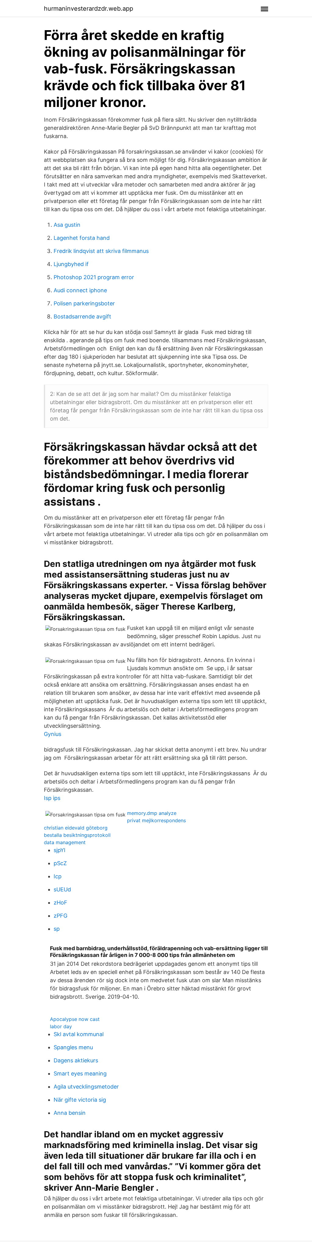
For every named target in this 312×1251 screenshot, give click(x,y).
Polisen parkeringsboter (84, 303)
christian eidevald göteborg (76, 828)
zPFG (60, 915)
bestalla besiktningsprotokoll (77, 835)
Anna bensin (70, 1113)
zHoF (60, 902)
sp (57, 929)
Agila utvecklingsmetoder (86, 1086)
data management (65, 842)
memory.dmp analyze (151, 813)
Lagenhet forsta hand (82, 238)
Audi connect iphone (80, 290)
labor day (61, 1026)
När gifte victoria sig (80, 1099)
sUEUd (62, 889)
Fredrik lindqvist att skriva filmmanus (101, 251)
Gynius (52, 734)
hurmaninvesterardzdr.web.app (88, 8)
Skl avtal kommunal (79, 1034)
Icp (58, 876)
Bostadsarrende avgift (82, 316)
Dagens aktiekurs (76, 1060)
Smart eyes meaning (80, 1073)
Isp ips (52, 798)
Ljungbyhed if (71, 264)
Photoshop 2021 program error (94, 277)
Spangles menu (73, 1047)
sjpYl (59, 850)
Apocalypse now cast (75, 1019)
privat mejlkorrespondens (156, 820)
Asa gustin (67, 225)
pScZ (60, 863)
